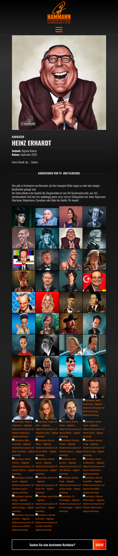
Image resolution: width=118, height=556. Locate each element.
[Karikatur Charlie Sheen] (71, 447)
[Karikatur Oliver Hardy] (94, 302)
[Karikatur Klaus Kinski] (94, 238)
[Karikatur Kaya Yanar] (94, 281)
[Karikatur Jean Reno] (47, 503)
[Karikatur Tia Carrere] (71, 216)
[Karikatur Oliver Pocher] (23, 466)
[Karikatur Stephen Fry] (47, 259)
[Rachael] (23, 216)
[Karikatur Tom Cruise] (71, 366)
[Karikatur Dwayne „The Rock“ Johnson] (71, 259)
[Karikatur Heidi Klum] (94, 429)
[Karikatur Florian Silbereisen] (94, 503)
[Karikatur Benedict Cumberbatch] (71, 281)
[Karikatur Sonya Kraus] (47, 302)
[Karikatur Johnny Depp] (23, 503)
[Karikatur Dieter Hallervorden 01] (23, 238)
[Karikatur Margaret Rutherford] (47, 238)
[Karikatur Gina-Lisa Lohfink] (23, 522)
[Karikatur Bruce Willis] (47, 447)
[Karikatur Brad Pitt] (47, 485)
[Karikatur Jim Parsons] (23, 345)
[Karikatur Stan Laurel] (71, 302)
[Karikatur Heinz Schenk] (23, 302)
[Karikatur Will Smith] (47, 366)
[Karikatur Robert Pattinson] (23, 429)
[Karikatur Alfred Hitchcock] (47, 345)
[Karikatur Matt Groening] (94, 407)
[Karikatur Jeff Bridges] (94, 366)
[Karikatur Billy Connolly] (23, 447)
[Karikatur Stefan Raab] (71, 485)
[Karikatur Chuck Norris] (71, 323)
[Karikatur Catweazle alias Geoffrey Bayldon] (47, 323)
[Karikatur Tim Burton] (71, 466)
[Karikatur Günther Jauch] (23, 485)
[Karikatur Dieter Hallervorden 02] (94, 216)
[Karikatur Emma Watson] (47, 409)
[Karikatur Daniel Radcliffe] (94, 485)
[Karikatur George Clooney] (23, 366)
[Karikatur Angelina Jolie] (47, 429)
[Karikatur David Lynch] (47, 466)
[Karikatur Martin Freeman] (47, 281)
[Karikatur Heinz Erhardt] (71, 238)
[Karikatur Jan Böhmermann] (23, 259)
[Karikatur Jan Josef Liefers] (94, 345)
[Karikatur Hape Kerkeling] (94, 466)
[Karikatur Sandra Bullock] (47, 387)
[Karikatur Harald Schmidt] (47, 522)
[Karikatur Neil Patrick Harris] (94, 323)
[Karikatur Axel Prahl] (71, 345)
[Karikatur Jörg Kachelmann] (23, 409)
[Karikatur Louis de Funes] (23, 323)
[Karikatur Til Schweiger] (71, 503)
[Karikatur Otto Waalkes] (23, 387)
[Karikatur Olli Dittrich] (71, 409)
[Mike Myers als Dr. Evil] (47, 216)
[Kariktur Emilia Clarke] (94, 259)
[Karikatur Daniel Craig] (94, 447)
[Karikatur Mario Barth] (71, 429)
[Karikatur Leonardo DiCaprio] (94, 387)
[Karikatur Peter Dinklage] (23, 281)
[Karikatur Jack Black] (71, 387)
